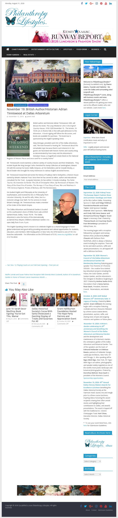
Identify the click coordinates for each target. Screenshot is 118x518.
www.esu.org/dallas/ (65, 234)
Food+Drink (82, 49)
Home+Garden (13, 55)
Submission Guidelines (105, 510)
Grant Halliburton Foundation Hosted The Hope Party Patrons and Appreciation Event (67, 313)
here (85, 292)
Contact (93, 510)
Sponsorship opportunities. (93, 378)
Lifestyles (67, 49)
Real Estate (29, 55)
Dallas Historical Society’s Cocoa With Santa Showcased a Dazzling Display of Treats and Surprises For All (42, 315)
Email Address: (89, 176)
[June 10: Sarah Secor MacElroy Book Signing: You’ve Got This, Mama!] (17, 295)
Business (95, 49)
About (88, 510)
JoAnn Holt (31, 116)
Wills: (85, 147)
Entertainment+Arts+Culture (45, 49)
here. (104, 108)
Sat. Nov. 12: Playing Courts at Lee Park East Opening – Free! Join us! (31, 265)
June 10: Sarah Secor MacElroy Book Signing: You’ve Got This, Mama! (16, 312)
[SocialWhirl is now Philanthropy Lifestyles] (27, 9)
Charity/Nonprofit (20, 49)
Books (10, 105)
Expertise (87, 137)
